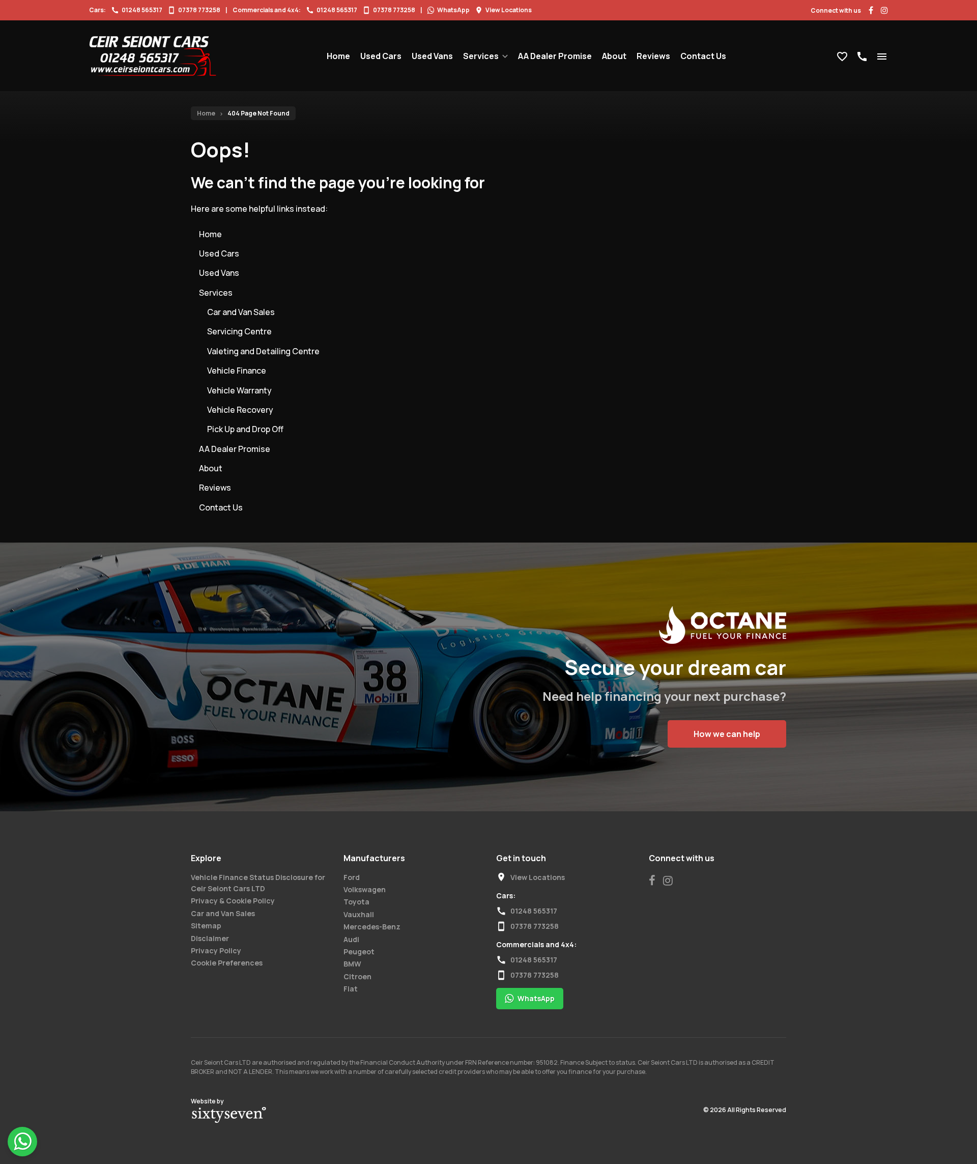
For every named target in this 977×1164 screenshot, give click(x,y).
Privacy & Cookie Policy (233, 900)
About (614, 56)
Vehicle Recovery (240, 409)
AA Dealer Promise (555, 56)
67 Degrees (229, 1115)
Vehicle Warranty (239, 390)
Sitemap (206, 925)
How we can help (727, 734)
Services (481, 56)
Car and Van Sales (241, 312)
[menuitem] (338, 56)
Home (338, 56)
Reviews (653, 56)
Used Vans (432, 56)
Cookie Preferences (227, 963)
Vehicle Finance (236, 370)
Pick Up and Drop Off (245, 429)
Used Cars (380, 56)
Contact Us (703, 56)
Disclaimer (210, 938)
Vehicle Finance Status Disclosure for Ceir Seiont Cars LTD (258, 882)
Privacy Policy (216, 950)
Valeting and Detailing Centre (263, 351)
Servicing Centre (239, 331)
